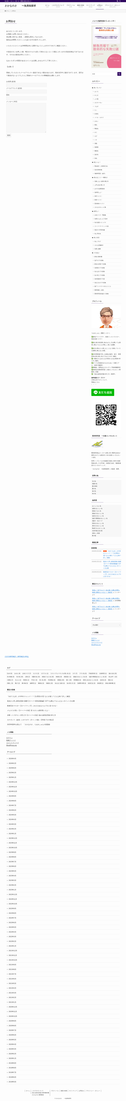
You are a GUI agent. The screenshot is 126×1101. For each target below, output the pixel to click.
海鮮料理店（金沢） (100, 173)
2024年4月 (12, 819)
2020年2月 (12, 1054)
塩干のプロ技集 (98, 260)
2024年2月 (12, 829)
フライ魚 (83, 673)
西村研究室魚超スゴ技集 (101, 293)
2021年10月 (13, 960)
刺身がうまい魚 (96, 511)
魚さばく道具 (60, 683)
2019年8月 (12, 1068)
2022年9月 (12, 908)
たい (95, 110)
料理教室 (77, 680)
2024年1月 (12, 833)
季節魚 (96, 128)
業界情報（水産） (99, 290)
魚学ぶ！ (96, 211)
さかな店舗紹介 (98, 245)
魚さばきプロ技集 (99, 271)
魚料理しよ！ (98, 192)
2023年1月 (12, 890)
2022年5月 (12, 927)
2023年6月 (12, 866)
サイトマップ (73, 1091)
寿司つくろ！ (98, 196)
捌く (68, 680)
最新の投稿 (64, 1091)
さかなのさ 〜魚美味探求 (20, 6)
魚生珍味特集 (98, 170)
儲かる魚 (113, 673)
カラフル (44, 673)
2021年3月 (12, 993)
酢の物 (94, 535)
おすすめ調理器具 (99, 188)
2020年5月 (12, 1040)
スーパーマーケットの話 (101, 226)
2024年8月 (12, 801)
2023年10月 (13, 847)
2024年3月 (12, 824)
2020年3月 (12, 1049)
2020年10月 (13, 1016)
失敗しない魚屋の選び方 (101, 181)
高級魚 (49, 683)
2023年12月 (13, 838)
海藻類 (96, 147)
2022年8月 (12, 913)
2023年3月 (12, 880)
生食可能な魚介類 (97, 530)
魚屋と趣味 (97, 249)
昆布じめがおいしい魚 (90, 680)
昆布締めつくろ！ (99, 203)
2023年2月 (12, 885)
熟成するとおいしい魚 (98, 528)
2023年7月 (12, 861)
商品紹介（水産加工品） (101, 166)
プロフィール (55, 1091)
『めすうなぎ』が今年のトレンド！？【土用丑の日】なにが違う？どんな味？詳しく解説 (38, 696)
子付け (34, 680)
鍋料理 (33, 683)
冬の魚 (94, 481)
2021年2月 (12, 997)
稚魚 (110, 680)
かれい (96, 121)
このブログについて (37, 1091)
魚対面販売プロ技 (99, 279)
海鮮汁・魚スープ (97, 521)
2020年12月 (13, 1007)
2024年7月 (12, 805)
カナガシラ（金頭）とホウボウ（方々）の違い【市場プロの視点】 (30, 720)
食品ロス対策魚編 (99, 230)
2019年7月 (12, 1072)
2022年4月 (12, 932)
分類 (27, 676)
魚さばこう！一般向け (101, 177)
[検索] (120, 1)
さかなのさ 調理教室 (38, 1095)
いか (95, 139)
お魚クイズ (26, 673)
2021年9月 (12, 964)
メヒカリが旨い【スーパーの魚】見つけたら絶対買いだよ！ (28, 710)
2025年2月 (12, 772)
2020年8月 (12, 1025)
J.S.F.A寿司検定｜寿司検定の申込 (17, 656)
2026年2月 (12, 763)
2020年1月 (12, 1058)
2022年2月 (12, 941)
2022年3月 (12, 936)
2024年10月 (13, 791)
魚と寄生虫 (97, 233)
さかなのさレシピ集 (100, 207)
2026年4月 (12, 758)
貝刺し (10, 683)
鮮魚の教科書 (98, 256)
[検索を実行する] (119, 74)
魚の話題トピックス (100, 222)
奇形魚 (26, 680)
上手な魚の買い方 (99, 185)
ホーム (28, 1091)
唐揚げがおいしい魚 (98, 513)
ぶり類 (96, 99)
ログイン (94, 638)
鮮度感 (100, 683)
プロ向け (96, 253)
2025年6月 (12, 768)
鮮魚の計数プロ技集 (100, 264)
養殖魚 (96, 151)
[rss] (117, 1)
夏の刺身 (94, 486)
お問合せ (81, 1091)
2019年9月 (12, 1063)
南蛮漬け (67, 676)
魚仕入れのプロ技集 (100, 282)
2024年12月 (13, 782)
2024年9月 (12, 796)
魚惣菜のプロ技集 (99, 268)
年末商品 (51, 680)
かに (95, 132)
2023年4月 (12, 876)
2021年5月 (12, 983)
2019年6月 (12, 1077)
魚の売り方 (71, 683)
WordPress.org (96, 645)
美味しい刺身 (96, 533)
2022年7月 (12, 918)
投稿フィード (95, 640)
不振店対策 (93, 673)
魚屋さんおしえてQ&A (100, 219)
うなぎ (96, 106)
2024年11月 (13, 787)
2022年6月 (12, 922)
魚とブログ (97, 241)
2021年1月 (12, 1002)
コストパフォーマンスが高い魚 (60, 673)
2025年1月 (12, 777)
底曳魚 (60, 680)
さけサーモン (98, 102)
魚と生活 (96, 237)
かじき (96, 95)
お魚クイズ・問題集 (100, 215)
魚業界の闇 (81, 683)
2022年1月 (12, 946)
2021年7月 (12, 974)
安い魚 (42, 680)
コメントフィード (96, 642)
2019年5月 (12, 1082)
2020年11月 (13, 1011)
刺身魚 (59, 676)
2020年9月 (12, 1021)
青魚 (95, 125)
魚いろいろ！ (98, 87)
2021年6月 (12, 979)
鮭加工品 (91, 683)
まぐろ (96, 91)
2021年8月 (12, 969)
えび (95, 136)
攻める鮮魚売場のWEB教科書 (40, 1092)
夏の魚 (94, 488)
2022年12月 (13, 894)
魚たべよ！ (97, 162)
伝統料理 (103, 673)
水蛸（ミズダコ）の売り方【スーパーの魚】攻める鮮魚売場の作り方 (31, 715)
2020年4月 (12, 1044)
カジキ (36, 673)
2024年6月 (12, 810)
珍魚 (95, 158)
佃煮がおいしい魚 (97, 508)
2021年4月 (12, 988)
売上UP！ (113, 676)
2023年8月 (12, 857)
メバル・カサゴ (98, 117)
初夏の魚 (94, 483)
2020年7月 (12, 1030)
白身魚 (96, 114)
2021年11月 (13, 955)
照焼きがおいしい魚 (98, 523)
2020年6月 (12, 1035)
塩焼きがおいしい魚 (98, 516)
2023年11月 (13, 843)
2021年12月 (13, 950)
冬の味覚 (10, 676)
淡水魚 (96, 154)
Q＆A (9, 673)
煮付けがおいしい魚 (98, 526)
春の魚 (94, 491)
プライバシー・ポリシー (93, 1091)
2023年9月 (12, 852)
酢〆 (17, 683)
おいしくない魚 (96, 506)
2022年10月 (13, 904)
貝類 (95, 143)
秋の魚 (94, 493)
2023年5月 (12, 871)
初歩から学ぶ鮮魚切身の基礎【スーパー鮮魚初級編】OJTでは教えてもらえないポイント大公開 (41, 701)
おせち (17, 673)
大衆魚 (10, 680)
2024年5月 (12, 815)
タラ (75, 673)
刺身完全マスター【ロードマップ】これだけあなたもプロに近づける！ (32, 706)
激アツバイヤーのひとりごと (102, 286)
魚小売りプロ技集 (99, 275)
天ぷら (18, 680)
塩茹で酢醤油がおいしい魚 (99, 518)
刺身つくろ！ (98, 200)
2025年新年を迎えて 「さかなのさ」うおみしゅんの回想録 (28, 724)
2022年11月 (13, 899)
